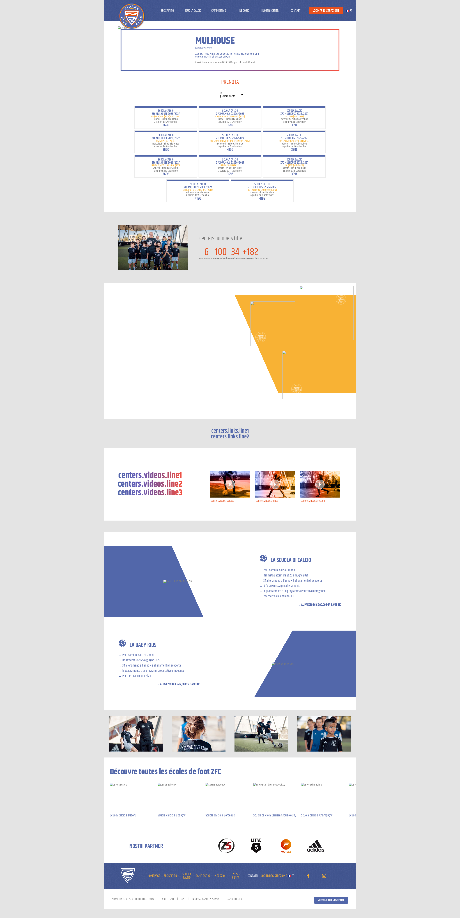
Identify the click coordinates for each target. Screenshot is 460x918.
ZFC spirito (167, 10)
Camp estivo (218, 10)
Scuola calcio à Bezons (123, 815)
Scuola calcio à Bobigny (171, 815)
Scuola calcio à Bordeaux (220, 815)
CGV (183, 899)
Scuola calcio (193, 10)
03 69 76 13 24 (201, 56)
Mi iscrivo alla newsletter (331, 900)
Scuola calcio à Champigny (316, 815)
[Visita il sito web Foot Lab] (286, 846)
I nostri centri (270, 10)
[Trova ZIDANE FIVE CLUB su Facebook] (308, 876)
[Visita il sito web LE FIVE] (256, 846)
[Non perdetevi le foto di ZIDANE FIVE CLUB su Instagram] (324, 876)
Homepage (154, 876)
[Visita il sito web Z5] (226, 846)
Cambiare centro (203, 48)
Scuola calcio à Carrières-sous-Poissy (274, 815)
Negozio (244, 10)
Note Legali (168, 899)
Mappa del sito (234, 899)
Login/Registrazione (325, 10)
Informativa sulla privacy (205, 899)
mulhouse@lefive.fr (220, 56)
